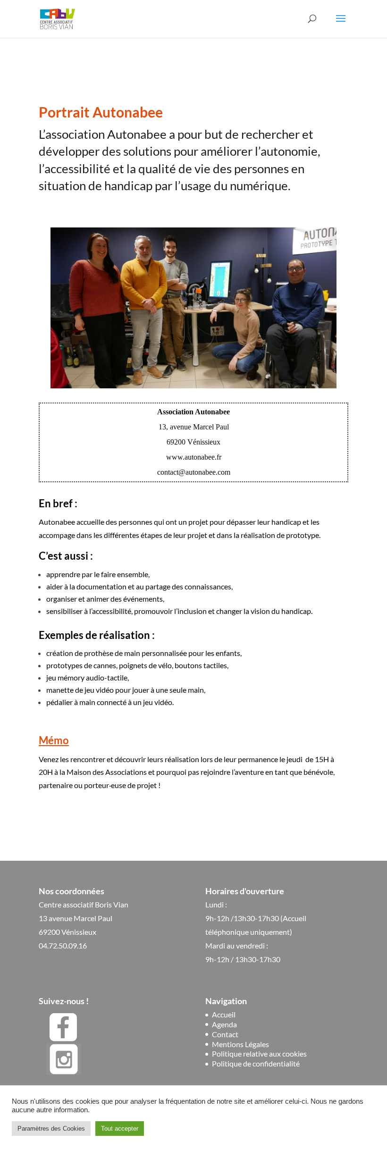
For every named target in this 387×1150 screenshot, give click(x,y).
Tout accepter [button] (119, 1128)
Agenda (224, 1024)
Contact (225, 1034)
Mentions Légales (240, 1044)
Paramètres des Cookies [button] (51, 1128)
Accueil (224, 1014)
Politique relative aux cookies (259, 1053)
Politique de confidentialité (256, 1063)
